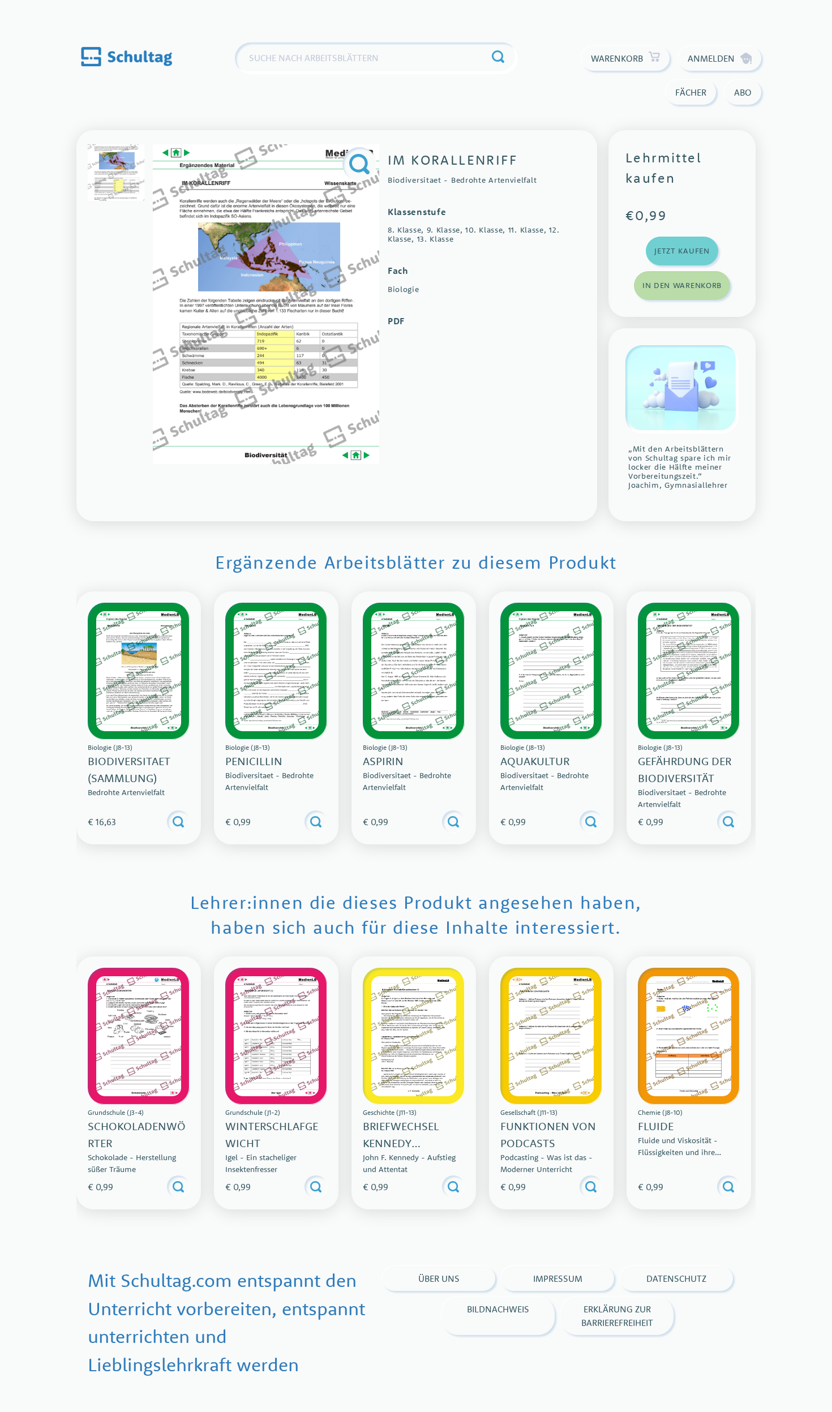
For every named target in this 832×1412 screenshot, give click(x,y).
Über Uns (439, 1278)
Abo (743, 92)
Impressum (557, 1278)
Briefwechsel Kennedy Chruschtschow (411, 1143)
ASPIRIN (383, 761)
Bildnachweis (498, 1309)
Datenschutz (676, 1278)
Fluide (656, 1126)
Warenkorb (617, 58)
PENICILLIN (253, 761)
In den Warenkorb (682, 285)
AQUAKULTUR (534, 761)
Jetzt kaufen (681, 251)
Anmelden (711, 58)
